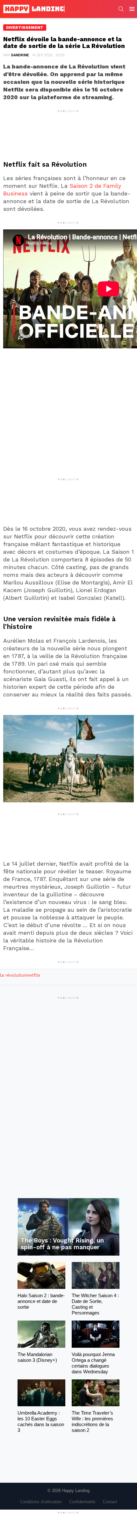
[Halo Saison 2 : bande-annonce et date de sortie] (41, 1275)
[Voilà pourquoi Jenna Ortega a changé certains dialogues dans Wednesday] (95, 1334)
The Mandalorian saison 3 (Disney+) (37, 1357)
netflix (33, 975)
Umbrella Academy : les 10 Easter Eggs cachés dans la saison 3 (41, 1421)
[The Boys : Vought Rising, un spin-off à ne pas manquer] (68, 1227)
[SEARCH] (121, 9)
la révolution (13, 975)
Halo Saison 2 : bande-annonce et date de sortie (41, 1301)
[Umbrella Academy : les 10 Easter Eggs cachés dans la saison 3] (41, 1392)
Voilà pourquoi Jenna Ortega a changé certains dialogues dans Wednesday (93, 1363)
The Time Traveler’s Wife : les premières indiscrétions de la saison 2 (92, 1421)
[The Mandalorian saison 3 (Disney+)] (41, 1334)
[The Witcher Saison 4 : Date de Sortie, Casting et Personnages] (95, 1275)
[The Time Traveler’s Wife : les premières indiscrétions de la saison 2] (95, 1392)
